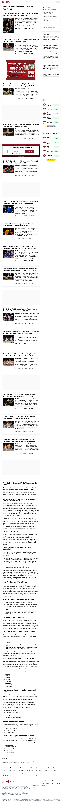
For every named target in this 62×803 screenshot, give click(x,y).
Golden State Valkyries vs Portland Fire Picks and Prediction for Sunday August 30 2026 (51, 48)
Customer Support (45, 783)
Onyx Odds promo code (11, 746)
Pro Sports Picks (30, 770)
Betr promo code (10, 732)
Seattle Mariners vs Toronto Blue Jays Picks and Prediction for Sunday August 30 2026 (51, 65)
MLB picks (8, 675)
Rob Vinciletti (55, 770)
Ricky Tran (47, 770)
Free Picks (34, 787)
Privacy (43, 785)
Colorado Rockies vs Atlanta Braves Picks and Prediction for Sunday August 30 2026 (51, 61)
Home (20, 1)
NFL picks (8, 674)
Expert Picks (26, 1)
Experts (33, 783)
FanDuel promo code (11, 715)
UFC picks (8, 683)
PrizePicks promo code (11, 728)
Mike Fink (3, 770)
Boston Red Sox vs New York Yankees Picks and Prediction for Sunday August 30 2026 (51, 53)
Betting (38, 1)
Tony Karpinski (21, 775)
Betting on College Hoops (49, 12)
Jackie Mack (4, 767)
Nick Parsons (21, 770)
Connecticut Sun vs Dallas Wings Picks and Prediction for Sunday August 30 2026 (51, 45)
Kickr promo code (10, 748)
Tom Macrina (12, 775)
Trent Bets (29, 775)
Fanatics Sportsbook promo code (13, 712)
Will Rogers (38, 775)
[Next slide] (3, 478)
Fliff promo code (9, 745)
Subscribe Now (30, 151)
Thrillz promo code (10, 752)
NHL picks (8, 679)
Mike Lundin (12, 770)
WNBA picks (9, 681)
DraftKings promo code (11, 714)
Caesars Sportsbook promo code (13, 717)
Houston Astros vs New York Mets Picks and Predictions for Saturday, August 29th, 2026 (51, 70)
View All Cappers (51, 126)
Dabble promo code (10, 730)
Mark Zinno (55, 767)
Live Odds (34, 791)
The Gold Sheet (5, 775)
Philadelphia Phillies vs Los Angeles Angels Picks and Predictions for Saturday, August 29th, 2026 (51, 41)
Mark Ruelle (47, 767)
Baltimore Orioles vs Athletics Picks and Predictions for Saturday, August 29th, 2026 (51, 37)
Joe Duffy (20, 767)
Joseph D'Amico (30, 767)
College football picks (11, 684)
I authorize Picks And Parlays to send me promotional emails (21, 153)
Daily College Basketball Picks (49, 20)
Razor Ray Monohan (39, 770)
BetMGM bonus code (11, 710)
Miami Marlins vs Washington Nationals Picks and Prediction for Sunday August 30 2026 (51, 57)
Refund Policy (44, 789)
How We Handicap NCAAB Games (50, 16)
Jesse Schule (12, 767)
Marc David (38, 767)
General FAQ (44, 792)
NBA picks (8, 677)
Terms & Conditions (21, 156)
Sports (32, 1)
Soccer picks (9, 686)
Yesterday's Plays (35, 785)
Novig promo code (10, 750)
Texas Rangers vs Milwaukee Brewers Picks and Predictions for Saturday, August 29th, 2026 (51, 74)
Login (58, 1)
